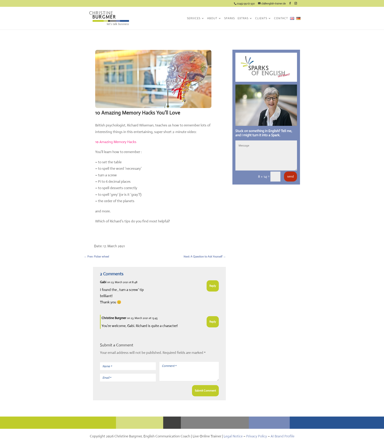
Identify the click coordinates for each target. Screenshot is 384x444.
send (290, 176)
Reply (212, 286)
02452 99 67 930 (246, 3)
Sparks (229, 18)
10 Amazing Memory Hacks (115, 142)
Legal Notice (233, 436)
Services (193, 18)
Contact (281, 18)
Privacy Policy (256, 436)
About (212, 18)
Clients (261, 18)
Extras (243, 18)
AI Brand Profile (282, 436)
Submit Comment (205, 390)
